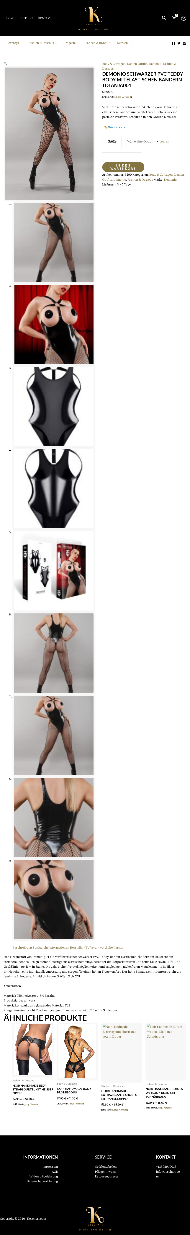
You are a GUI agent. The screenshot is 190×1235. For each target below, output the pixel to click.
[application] (20, 42)
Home (10, 18)
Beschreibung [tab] (22, 947)
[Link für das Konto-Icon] (183, 18)
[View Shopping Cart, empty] (173, 18)
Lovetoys (13, 43)
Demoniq (155, 64)
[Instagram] (184, 43)
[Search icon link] (164, 18)
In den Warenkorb (123, 167)
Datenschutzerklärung (42, 1181)
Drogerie (69, 43)
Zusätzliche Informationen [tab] (51, 947)
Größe (112, 141)
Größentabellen (106, 1166)
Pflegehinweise (105, 1171)
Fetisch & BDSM (96, 43)
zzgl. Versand (123, 96)
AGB (55, 1171)
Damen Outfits (137, 64)
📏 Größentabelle (115, 127)
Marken (122, 43)
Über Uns (26, 18)
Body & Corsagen (114, 64)
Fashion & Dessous (41, 43)
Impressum (50, 1166)
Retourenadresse (107, 1176)
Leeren (164, 141)
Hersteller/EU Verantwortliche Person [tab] (96, 947)
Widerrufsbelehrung (44, 1176)
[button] (5, 64)
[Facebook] (173, 43)
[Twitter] (179, 43)
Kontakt (44, 18)
